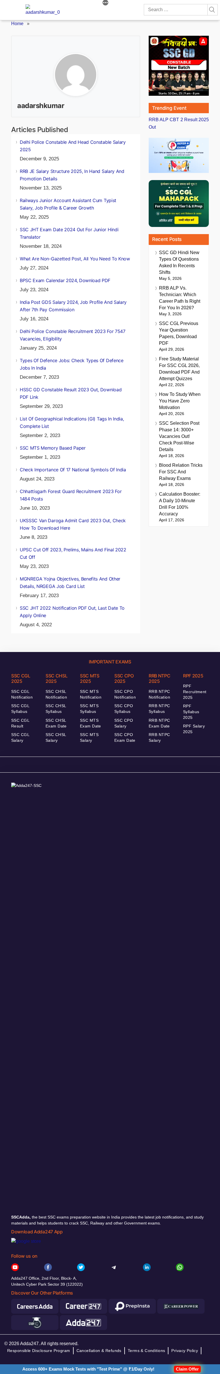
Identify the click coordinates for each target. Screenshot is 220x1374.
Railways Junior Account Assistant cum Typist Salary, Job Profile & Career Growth (68, 204)
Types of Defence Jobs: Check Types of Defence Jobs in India (71, 364)
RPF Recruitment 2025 (195, 692)
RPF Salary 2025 (194, 729)
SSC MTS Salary (89, 737)
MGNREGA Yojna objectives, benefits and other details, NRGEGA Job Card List (70, 582)
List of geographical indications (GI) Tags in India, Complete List (72, 422)
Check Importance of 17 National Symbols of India (73, 469)
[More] (105, 3)
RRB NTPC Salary (159, 737)
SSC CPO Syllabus (123, 708)
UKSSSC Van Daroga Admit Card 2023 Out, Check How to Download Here (73, 524)
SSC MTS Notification (90, 694)
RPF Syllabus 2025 (191, 712)
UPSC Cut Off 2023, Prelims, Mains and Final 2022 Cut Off (73, 553)
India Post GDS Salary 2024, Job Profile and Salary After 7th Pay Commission (73, 305)
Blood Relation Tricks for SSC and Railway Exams (181, 472)
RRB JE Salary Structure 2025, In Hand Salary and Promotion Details (72, 175)
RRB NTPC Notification (159, 694)
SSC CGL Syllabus (20, 708)
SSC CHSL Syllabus (56, 708)
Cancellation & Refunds (98, 1350)
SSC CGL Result (20, 723)
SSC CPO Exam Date (124, 737)
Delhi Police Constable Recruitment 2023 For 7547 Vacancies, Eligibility (72, 335)
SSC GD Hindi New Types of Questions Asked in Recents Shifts (179, 262)
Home (17, 23)
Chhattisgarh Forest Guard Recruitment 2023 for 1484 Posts (70, 495)
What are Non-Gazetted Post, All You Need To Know (75, 259)
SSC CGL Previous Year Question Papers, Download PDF (178, 333)
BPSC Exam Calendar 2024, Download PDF (65, 280)
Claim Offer (187, 1369)
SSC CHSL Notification (56, 694)
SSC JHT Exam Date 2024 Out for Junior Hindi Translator (69, 233)
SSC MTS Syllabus (89, 708)
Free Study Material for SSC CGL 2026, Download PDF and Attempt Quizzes (179, 368)
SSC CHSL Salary (56, 737)
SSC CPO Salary (123, 723)
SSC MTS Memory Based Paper (53, 448)
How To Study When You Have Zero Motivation (180, 401)
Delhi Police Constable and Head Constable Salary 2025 (73, 145)
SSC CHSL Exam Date (56, 723)
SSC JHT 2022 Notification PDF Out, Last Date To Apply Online (72, 611)
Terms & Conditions (146, 1350)
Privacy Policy (184, 1350)
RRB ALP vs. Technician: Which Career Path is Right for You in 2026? (179, 298)
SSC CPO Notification (125, 694)
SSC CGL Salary (20, 737)
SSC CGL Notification (22, 694)
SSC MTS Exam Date (90, 723)
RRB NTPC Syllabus (159, 708)
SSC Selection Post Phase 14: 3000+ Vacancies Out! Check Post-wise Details (179, 436)
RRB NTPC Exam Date (159, 723)
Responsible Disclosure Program (38, 1350)
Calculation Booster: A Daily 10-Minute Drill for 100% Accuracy (179, 504)
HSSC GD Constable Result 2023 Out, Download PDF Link (70, 393)
